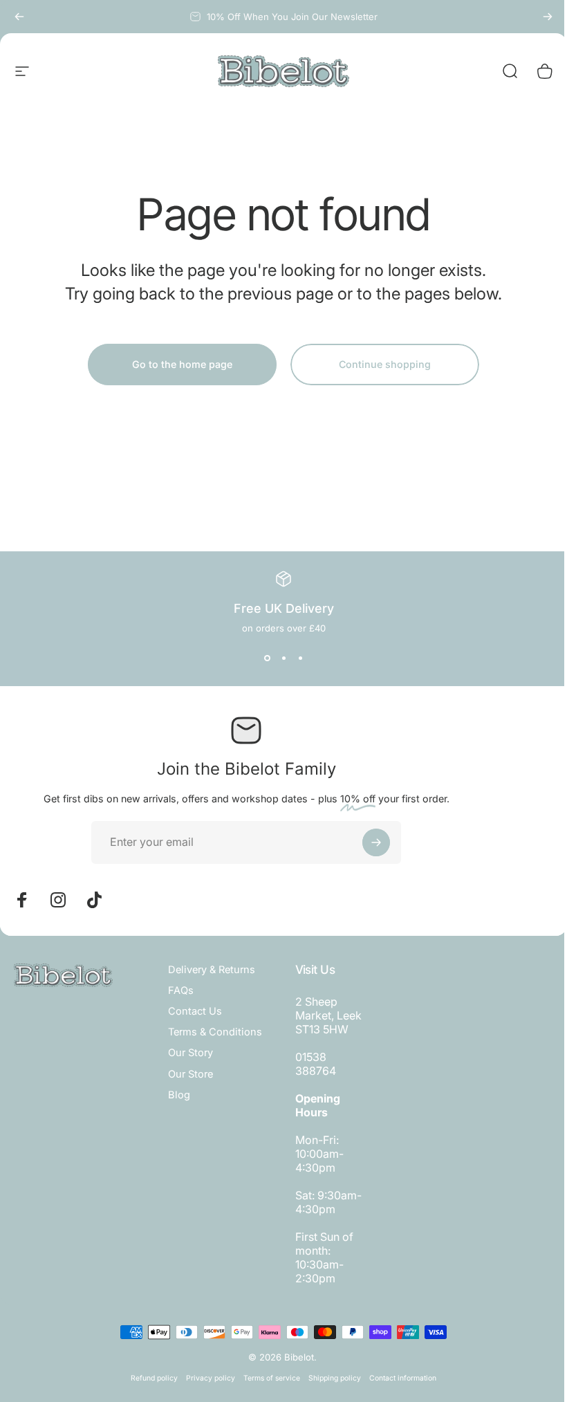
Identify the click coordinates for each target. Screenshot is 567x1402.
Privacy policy (210, 1378)
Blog (179, 1095)
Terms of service (271, 1378)
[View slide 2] (283, 658)
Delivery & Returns (211, 969)
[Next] (547, 16)
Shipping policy (334, 1378)
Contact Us (195, 1011)
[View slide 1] (267, 658)
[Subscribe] (376, 842)
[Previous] (19, 16)
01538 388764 (315, 1064)
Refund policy (154, 1378)
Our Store (190, 1074)
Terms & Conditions (215, 1032)
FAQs (181, 990)
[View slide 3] (300, 658)
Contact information (402, 1378)
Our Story (190, 1052)
